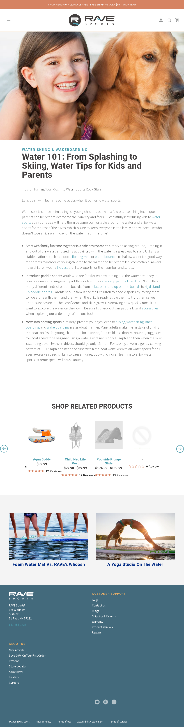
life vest (62, 267)
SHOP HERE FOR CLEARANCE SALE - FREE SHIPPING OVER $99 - (92, 4)
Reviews (14, 661)
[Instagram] (104, 701)
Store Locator (18, 666)
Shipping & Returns (104, 616)
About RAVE (16, 671)
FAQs (95, 600)
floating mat (81, 256)
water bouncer (106, 256)
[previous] (4, 449)
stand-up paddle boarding (121, 281)
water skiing (135, 322)
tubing (120, 322)
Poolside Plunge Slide (109, 461)
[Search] (168, 20)
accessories (150, 308)
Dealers (14, 677)
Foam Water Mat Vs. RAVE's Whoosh (49, 564)
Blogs (95, 611)
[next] (180, 449)
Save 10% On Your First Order (27, 655)
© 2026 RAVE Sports (20, 721)
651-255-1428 (17, 624)
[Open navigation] (7, 20)
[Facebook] (113, 701)
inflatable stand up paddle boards (115, 286)
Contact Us (98, 605)
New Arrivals (16, 650)
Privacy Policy (43, 721)
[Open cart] (176, 20)
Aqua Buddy (42, 459)
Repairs (97, 632)
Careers (14, 682)
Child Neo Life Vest (75, 461)
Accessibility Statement (90, 721)
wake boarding (58, 327)
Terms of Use (64, 721)
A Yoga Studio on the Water (135, 564)
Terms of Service (118, 721)
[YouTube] (96, 701)
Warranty (97, 621)
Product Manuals (102, 627)
